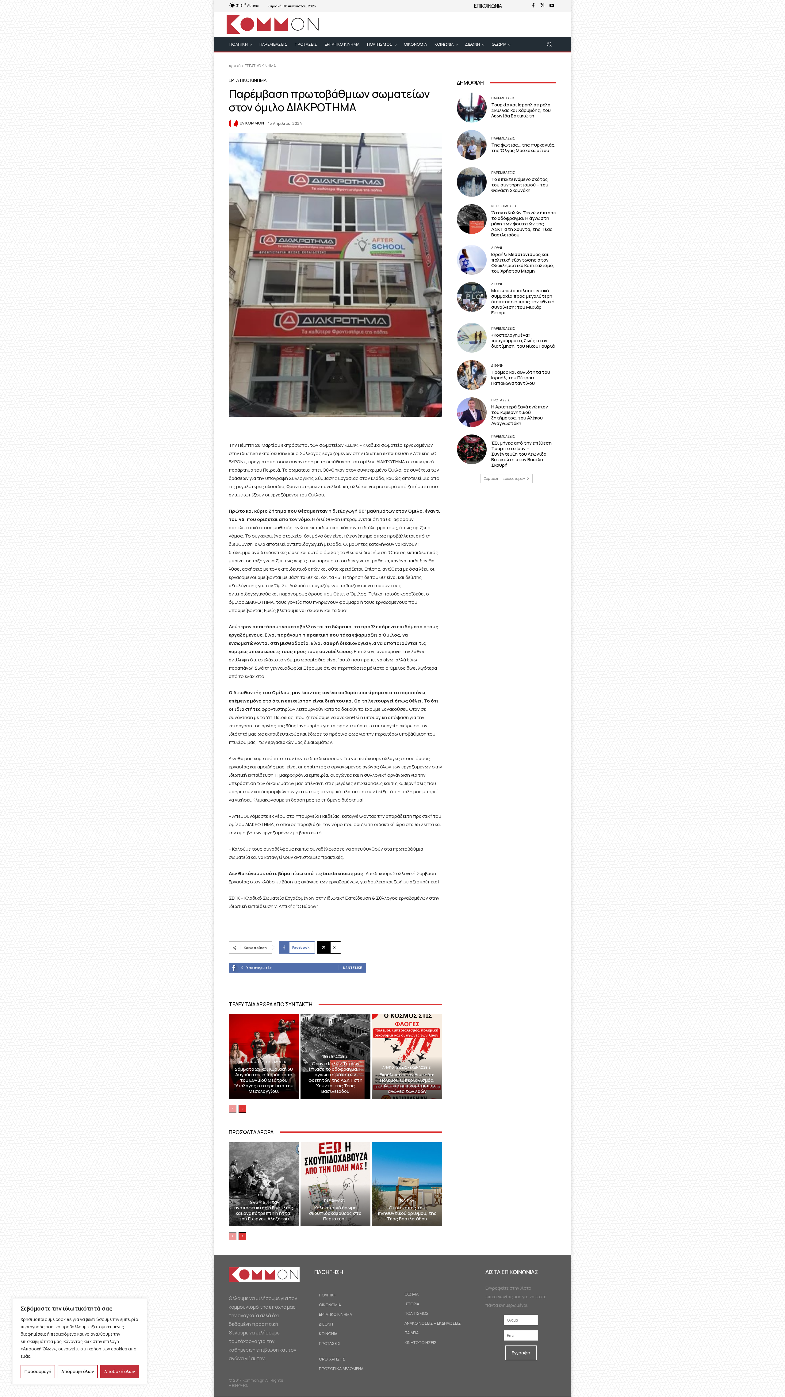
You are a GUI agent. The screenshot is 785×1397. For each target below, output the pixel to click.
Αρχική (235, 65)
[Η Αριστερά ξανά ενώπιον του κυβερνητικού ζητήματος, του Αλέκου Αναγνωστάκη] (472, 412)
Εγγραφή (521, 1352)
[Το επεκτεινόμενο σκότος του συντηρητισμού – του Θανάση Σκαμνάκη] (472, 182)
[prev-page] (232, 1109)
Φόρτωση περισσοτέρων (504, 478)
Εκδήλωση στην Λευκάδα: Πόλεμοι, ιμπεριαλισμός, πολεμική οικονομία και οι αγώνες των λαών (407, 1082)
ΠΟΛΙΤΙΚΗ (406, 1200)
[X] (542, 5)
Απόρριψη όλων (77, 1371)
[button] (549, 44)
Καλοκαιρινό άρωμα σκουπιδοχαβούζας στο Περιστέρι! (335, 1213)
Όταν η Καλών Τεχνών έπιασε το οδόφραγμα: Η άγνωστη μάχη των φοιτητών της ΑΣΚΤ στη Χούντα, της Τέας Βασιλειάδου (335, 1077)
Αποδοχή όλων (119, 1371)
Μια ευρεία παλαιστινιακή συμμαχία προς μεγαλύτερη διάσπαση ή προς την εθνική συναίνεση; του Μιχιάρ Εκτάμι (522, 301)
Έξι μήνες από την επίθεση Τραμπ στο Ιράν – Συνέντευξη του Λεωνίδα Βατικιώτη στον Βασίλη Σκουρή (521, 454)
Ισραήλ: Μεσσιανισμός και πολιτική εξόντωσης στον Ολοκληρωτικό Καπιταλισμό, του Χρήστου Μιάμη (522, 262)
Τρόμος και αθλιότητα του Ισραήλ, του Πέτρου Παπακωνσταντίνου (520, 377)
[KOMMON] (234, 123)
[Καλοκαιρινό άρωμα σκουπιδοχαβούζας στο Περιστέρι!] (336, 1184)
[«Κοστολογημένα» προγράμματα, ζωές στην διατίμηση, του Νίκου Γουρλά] (472, 338)
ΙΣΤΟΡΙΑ (263, 1194)
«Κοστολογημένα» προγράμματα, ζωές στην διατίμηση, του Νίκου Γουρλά (523, 340)
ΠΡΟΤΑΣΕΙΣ (500, 400)
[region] (79, 1341)
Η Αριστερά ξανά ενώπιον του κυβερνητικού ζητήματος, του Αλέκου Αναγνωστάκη (519, 415)
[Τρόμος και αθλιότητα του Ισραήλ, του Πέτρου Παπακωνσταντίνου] (472, 375)
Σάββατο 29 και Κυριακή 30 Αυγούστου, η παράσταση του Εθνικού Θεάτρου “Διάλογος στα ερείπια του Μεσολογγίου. (263, 1080)
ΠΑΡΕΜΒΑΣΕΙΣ (503, 98)
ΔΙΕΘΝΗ (497, 247)
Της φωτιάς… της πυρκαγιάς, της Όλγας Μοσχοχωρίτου (523, 148)
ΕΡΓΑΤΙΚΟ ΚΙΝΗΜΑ (260, 65)
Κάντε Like (352, 967)
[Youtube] (551, 5)
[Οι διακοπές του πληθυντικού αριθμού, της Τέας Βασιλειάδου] (407, 1184)
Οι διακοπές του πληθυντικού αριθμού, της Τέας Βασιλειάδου (407, 1213)
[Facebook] (533, 5)
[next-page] (242, 1109)
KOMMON (254, 123)
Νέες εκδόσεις (334, 1056)
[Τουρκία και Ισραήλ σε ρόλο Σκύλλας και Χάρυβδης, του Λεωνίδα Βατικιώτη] (472, 107)
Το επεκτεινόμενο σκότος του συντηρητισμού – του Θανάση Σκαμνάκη (519, 184)
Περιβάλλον (334, 1200)
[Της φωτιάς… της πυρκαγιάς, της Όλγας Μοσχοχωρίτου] (472, 145)
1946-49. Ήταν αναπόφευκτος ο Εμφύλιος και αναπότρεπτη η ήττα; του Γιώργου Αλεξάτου (263, 1210)
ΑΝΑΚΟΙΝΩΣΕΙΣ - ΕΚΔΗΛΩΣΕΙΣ (263, 1061)
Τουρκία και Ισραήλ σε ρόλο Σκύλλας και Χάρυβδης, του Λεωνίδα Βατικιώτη (521, 110)
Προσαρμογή (38, 1371)
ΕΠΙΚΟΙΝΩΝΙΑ (488, 5)
